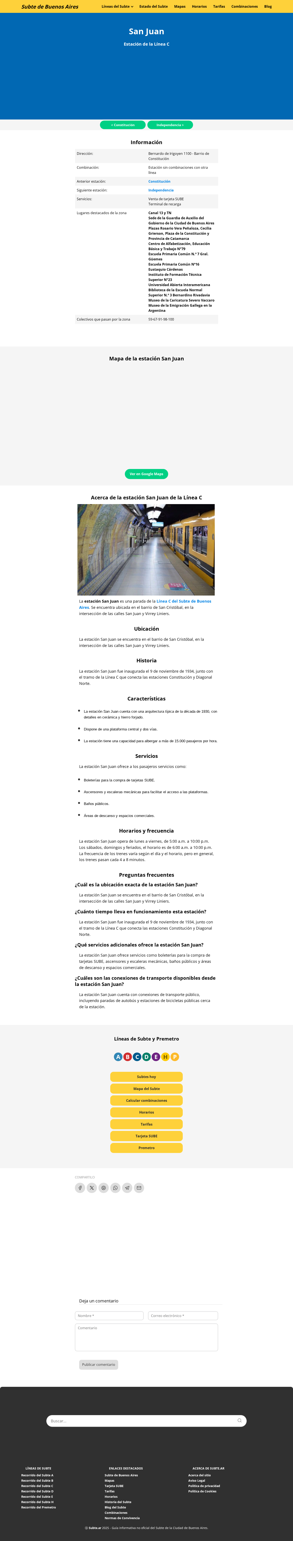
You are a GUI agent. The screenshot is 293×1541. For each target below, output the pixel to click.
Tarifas (219, 6)
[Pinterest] (103, 1188)
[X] (92, 1188)
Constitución (159, 181)
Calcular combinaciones (146, 1100)
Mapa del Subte (146, 1088)
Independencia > (170, 125)
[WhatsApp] (115, 1188)
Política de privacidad (204, 1486)
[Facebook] (80, 1188)
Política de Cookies (202, 1491)
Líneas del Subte (116, 6)
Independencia (161, 190)
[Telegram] (127, 1188)
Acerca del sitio (199, 1475)
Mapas (180, 6)
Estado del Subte (153, 6)
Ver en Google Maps (146, 474)
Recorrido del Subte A (37, 1475)
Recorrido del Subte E (37, 1497)
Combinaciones (244, 6)
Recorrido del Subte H (37, 1502)
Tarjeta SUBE (146, 1136)
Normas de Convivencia (122, 1518)
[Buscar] (238, 1419)
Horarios (199, 6)
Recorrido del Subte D (37, 1491)
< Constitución (123, 125)
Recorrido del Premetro (38, 1507)
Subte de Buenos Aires (49, 7)
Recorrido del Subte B (37, 1480)
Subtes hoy (146, 1076)
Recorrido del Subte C (37, 1486)
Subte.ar (95, 1528)
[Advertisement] (146, 82)
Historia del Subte (118, 1502)
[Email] (139, 1188)
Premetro (147, 1147)
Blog (268, 6)
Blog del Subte (115, 1507)
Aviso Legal (196, 1480)
